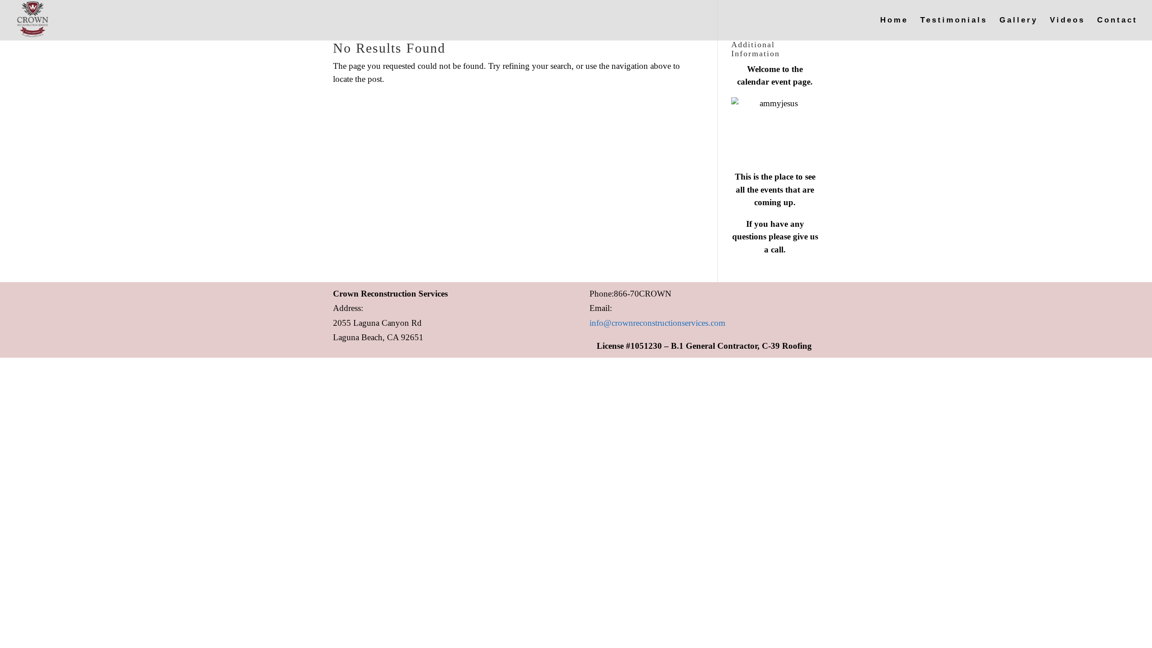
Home (894, 20)
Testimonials (953, 20)
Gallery (1018, 20)
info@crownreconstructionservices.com (657, 323)
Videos (1067, 20)
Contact (1117, 20)
